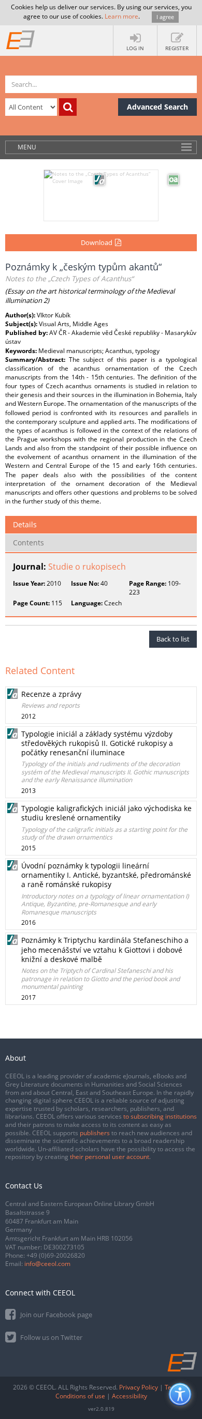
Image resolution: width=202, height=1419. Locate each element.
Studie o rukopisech (87, 566)
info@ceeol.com (47, 1263)
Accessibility (129, 1396)
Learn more (121, 16)
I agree (165, 17)
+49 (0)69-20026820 (55, 1255)
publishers (95, 1132)
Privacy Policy (138, 1387)
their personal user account (109, 1156)
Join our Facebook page (55, 1314)
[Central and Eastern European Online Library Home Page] (20, 39)
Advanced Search (157, 107)
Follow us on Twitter (50, 1337)
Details (25, 524)
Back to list (173, 639)
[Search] (68, 107)
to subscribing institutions (160, 1116)
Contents (28, 542)
